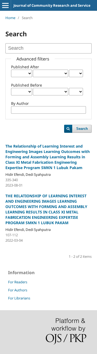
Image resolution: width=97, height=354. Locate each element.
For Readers (17, 282)
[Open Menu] (5, 5)
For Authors (17, 290)
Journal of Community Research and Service (52, 5)
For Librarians (19, 298)
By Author (20, 103)
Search (82, 129)
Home (10, 17)
